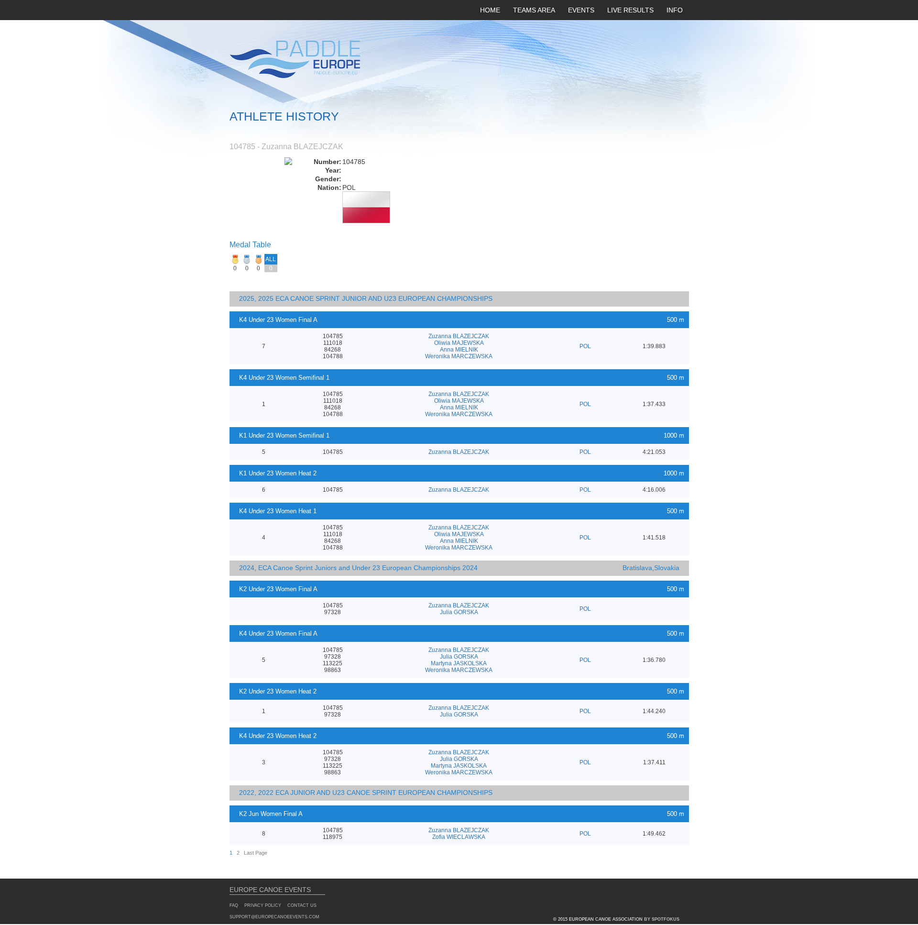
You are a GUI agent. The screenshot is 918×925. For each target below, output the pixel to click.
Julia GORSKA (459, 612)
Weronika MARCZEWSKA (458, 356)
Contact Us (302, 905)
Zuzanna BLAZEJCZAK (458, 336)
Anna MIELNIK (459, 349)
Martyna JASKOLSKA (459, 663)
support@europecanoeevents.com (274, 916)
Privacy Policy (262, 905)
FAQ (234, 905)
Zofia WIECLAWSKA (458, 837)
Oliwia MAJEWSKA (459, 343)
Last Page (255, 853)
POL (585, 346)
